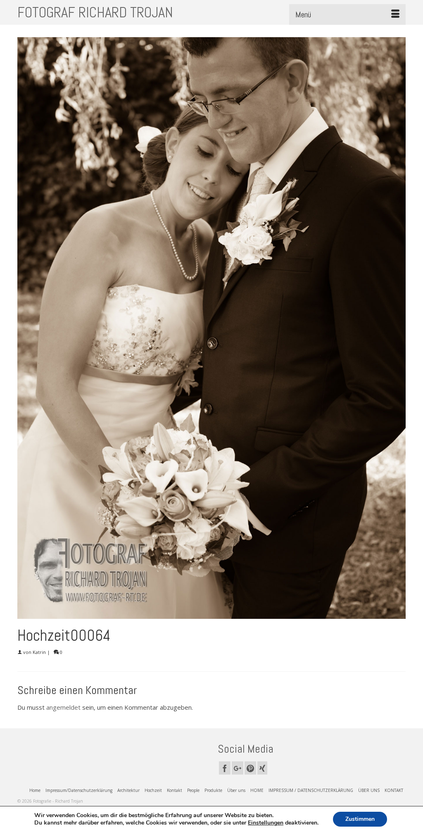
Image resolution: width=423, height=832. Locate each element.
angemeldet (63, 707)
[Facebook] (225, 768)
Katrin (39, 652)
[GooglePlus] (237, 768)
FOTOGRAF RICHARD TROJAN (95, 12)
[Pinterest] (250, 768)
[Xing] (262, 768)
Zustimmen (360, 819)
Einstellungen (265, 823)
